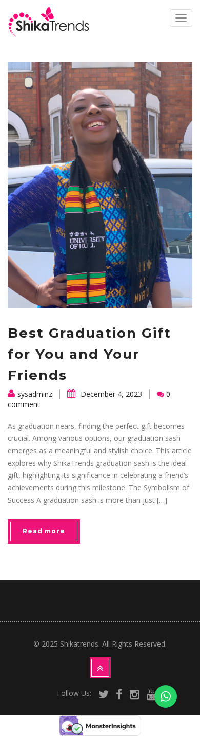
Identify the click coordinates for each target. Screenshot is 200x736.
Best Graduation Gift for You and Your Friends (89, 354)
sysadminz (34, 394)
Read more (44, 531)
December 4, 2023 (110, 394)
